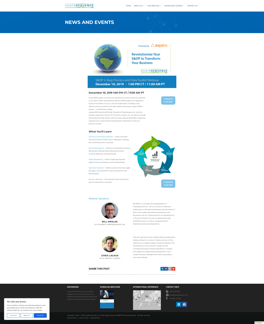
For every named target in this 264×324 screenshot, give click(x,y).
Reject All (27, 315)
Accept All (40, 315)
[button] (143, 5)
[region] (27, 309)
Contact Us (192, 6)
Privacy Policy (72, 318)
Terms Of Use (83, 318)
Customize (13, 315)
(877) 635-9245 (175, 291)
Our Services (153, 6)
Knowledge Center (173, 6)
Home (128, 6)
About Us (138, 6)
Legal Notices (95, 318)
